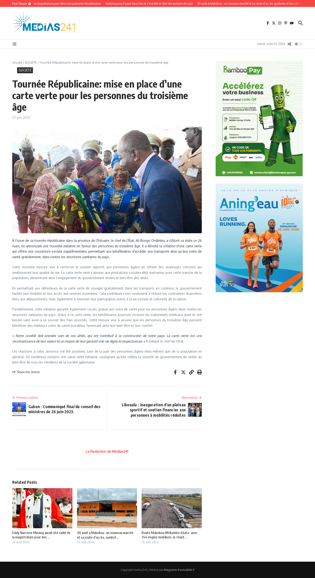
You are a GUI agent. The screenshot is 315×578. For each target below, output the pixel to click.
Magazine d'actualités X (179, 570)
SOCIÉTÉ (31, 62)
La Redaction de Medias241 (107, 451)
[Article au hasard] (289, 44)
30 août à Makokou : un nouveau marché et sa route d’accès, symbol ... (105, 535)
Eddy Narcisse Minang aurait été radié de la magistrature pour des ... (41, 535)
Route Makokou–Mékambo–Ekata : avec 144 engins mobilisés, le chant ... (170, 535)
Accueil (17, 62)
